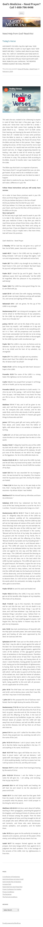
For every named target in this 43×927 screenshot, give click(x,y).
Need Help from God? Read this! (12, 887)
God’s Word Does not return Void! (13, 879)
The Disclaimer (7, 894)
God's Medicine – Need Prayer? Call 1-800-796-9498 (21, 6)
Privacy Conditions (8, 892)
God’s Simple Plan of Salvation (12, 882)
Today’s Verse (9, 41)
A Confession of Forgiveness (11, 877)
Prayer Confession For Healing (12, 889)
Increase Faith (7, 884)
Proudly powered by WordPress (12, 923)
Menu (21, 13)
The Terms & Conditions (10, 897)
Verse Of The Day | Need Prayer (27, 69)
